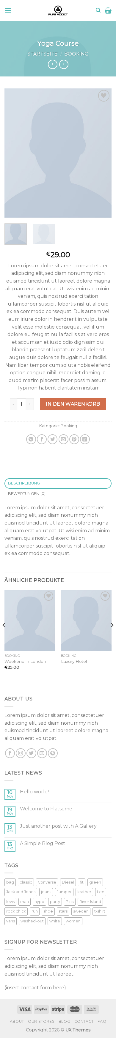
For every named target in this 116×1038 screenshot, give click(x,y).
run (35, 911)
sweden (81, 911)
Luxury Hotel (74, 661)
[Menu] (8, 10)
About (17, 1021)
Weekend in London (25, 661)
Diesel (68, 882)
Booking (76, 54)
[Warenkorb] (108, 10)
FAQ (102, 1021)
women (73, 921)
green (95, 882)
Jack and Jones (20, 892)
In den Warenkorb (73, 404)
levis (10, 901)
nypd (39, 901)
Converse (47, 882)
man (24, 901)
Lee (100, 892)
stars (63, 911)
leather (84, 892)
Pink (70, 901)
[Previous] (14, 153)
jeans (46, 892)
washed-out (32, 921)
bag (10, 882)
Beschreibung (24, 483)
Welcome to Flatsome (46, 809)
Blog (64, 1021)
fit (82, 882)
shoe (48, 911)
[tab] (58, 483)
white (54, 921)
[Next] (102, 153)
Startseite (42, 54)
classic (26, 882)
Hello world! (34, 792)
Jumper (64, 892)
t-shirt (99, 911)
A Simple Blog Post (42, 843)
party (55, 901)
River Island (90, 901)
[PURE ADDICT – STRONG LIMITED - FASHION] (58, 10)
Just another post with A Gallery (58, 826)
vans (10, 921)
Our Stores (41, 1021)
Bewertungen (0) (27, 493)
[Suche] (98, 10)
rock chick (16, 911)
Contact (84, 1021)
